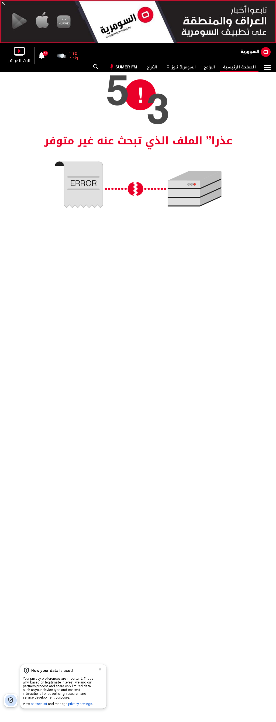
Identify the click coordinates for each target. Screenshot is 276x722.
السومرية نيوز (183, 67)
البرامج (209, 67)
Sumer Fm (126, 67)
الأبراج (152, 67)
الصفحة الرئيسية (239, 67)
